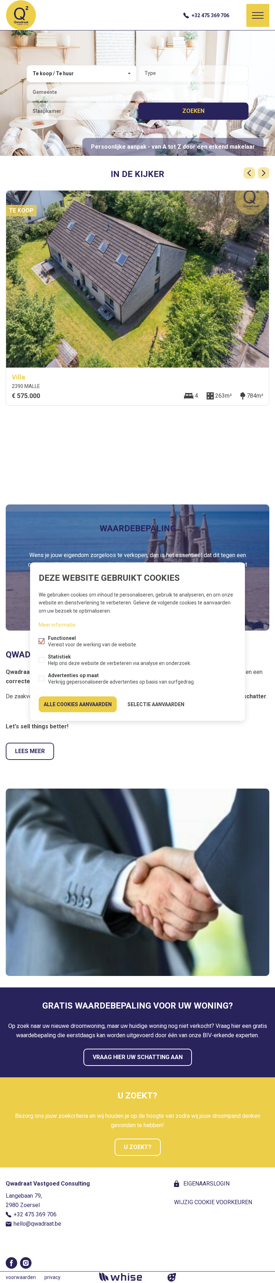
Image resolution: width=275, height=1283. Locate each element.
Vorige (249, 173)
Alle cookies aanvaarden (78, 704)
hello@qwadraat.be (37, 1223)
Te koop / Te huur (53, 73)
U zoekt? (137, 1147)
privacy (52, 1277)
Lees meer (30, 751)
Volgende (263, 173)
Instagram (26, 1263)
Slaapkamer (47, 111)
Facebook (11, 1263)
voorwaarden (21, 1277)
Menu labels (257, 15)
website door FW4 (172, 1277)
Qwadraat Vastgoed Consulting (48, 1183)
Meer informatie (57, 624)
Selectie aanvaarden (155, 704)
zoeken (193, 110)
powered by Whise (129, 1276)
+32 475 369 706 (210, 15)
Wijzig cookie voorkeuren (213, 1202)
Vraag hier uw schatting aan (138, 1057)
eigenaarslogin (206, 1183)
